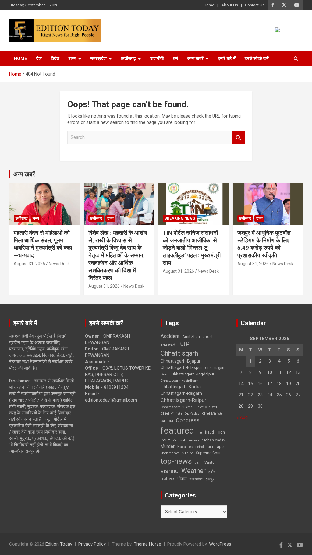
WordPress (220, 544)
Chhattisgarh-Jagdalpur (192, 373)
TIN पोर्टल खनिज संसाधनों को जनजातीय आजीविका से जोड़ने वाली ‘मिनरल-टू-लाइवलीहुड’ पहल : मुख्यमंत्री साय (192, 247)
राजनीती (157, 58)
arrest (208, 337)
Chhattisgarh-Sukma (177, 407)
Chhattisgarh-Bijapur (180, 361)
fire (199, 432)
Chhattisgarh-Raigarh (181, 393)
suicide (187, 453)
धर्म (175, 58)
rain (210, 446)
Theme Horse (147, 544)
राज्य (72, 58)
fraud (209, 432)
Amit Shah (191, 336)
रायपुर (209, 478)
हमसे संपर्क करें (257, 58)
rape (220, 446)
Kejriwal (179, 440)
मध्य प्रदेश (196, 479)
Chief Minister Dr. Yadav (180, 414)
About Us (229, 5)
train (198, 463)
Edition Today (58, 544)
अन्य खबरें (195, 58)
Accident (170, 336)
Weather (193, 471)
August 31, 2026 (29, 263)
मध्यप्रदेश (98, 58)
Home (209, 5)
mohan (193, 440)
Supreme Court (209, 453)
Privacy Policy (92, 544)
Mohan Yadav (213, 440)
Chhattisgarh (179, 353)
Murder (168, 446)
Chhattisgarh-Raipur (183, 400)
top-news (176, 461)
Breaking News (180, 218)
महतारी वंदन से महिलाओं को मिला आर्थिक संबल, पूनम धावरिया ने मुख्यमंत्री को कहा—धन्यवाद (43, 244)
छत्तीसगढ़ (128, 58)
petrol (199, 447)
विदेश (55, 58)
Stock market (170, 453)
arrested (168, 345)
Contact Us (254, 5)
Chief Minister (206, 407)
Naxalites (185, 446)
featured (177, 430)
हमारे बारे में (227, 58)
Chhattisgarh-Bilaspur (181, 367)
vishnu (170, 471)
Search (238, 137)
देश (39, 58)
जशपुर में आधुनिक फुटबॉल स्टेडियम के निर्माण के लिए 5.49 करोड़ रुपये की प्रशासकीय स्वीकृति (263, 244)
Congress (188, 420)
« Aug (242, 417)
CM (170, 421)
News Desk (59, 263)
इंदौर (211, 471)
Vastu (209, 462)
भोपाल (182, 479)
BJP (184, 344)
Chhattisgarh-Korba (181, 386)
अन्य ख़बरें (24, 174)
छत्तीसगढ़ (167, 478)
